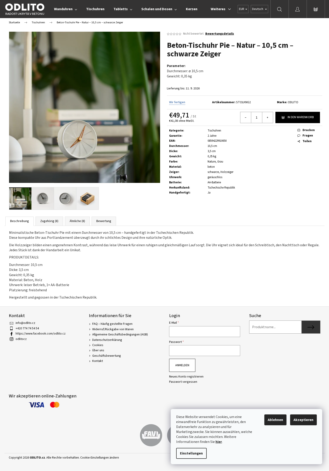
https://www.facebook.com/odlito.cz (41, 333)
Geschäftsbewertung (106, 356)
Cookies (97, 345)
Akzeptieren (303, 419)
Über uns (98, 350)
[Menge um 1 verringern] (245, 117)
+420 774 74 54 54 (27, 328)
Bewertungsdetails (219, 34)
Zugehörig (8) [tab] (49, 221)
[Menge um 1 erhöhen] (267, 117)
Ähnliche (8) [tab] (77, 221)
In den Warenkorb (301, 117)
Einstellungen (191, 453)
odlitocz (21, 339)
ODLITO (293, 102)
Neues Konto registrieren (186, 377)
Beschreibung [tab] (19, 221)
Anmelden (182, 365)
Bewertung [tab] (103, 221)
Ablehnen (275, 419)
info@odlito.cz (25, 323)
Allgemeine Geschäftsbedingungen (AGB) (120, 334)
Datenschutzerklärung (107, 340)
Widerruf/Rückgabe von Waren (113, 329)
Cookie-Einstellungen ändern (99, 457)
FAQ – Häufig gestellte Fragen (112, 324)
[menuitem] (66, 9)
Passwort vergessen (183, 382)
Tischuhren (214, 131)
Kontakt (97, 361)
